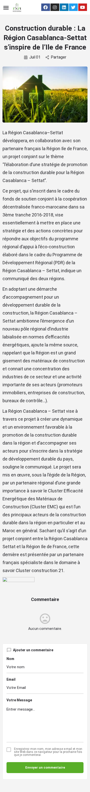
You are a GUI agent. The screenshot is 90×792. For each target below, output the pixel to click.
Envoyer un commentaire (45, 767)
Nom (10, 659)
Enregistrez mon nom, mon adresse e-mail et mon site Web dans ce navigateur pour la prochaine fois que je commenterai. (48, 751)
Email (11, 679)
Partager (58, 57)
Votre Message (19, 700)
